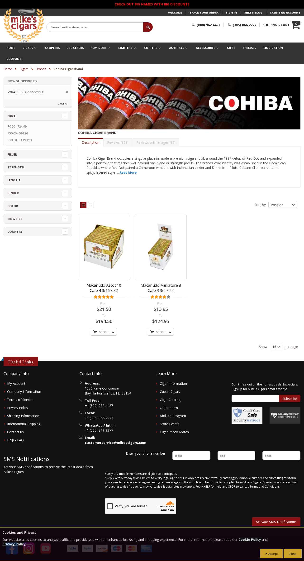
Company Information (24, 391)
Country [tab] (15, 231)
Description (90, 142)
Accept (273, 553)
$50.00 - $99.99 (17, 133)
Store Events (169, 424)
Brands (41, 69)
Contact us (15, 432)
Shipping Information (23, 416)
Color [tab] (12, 206)
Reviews (117, 142)
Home (8, 69)
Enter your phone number (145, 453)
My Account (16, 383)
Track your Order (204, 12)
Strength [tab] (15, 167)
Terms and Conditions (265, 487)
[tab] (90, 142)
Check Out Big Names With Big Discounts (152, 4)
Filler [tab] (12, 154)
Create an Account (285, 12)
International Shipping (23, 424)
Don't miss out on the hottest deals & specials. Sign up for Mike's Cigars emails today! (265, 386)
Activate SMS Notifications (276, 521)
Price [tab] (11, 116)
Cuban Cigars (170, 391)
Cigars (24, 69)
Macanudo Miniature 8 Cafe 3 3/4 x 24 (161, 288)
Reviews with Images (155, 142)
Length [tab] (13, 180)
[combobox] (95, 27)
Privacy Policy (17, 407)
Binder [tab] (13, 193)
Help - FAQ (15, 440)
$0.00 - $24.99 (17, 126)
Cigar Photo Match (174, 432)
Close (293, 553)
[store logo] (24, 25)
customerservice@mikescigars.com (115, 442)
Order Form (169, 407)
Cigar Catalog (170, 399)
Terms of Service (20, 399)
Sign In (231, 12)
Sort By (260, 205)
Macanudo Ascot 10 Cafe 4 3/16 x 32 (103, 288)
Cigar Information (173, 383)
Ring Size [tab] (14, 219)
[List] (91, 205)
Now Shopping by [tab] (22, 81)
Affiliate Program (173, 416)
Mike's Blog (253, 12)
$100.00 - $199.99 (19, 140)
